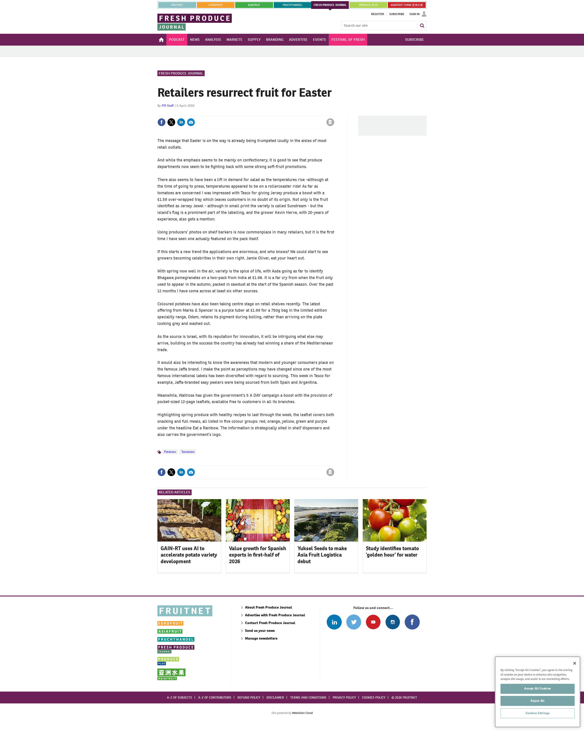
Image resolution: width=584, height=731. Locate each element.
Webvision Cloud (302, 713)
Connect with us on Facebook (412, 621)
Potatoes (170, 452)
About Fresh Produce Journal (268, 607)
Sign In (414, 14)
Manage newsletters (261, 638)
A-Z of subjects (179, 697)
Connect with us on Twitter (353, 621)
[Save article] (330, 122)
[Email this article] (191, 122)
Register (377, 14)
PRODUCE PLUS (368, 5)
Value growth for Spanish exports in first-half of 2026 (257, 555)
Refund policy (248, 697)
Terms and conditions (308, 697)
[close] (334, 113)
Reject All (538, 701)
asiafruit (254, 5)
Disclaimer (275, 697)
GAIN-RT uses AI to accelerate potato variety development (189, 555)
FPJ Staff (168, 106)
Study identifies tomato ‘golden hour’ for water (392, 551)
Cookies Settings (538, 713)
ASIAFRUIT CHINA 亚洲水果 (407, 5)
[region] (537, 691)
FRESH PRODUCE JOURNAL (330, 5)
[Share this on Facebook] (161, 122)
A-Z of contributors (214, 697)
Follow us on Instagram (392, 621)
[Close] (575, 663)
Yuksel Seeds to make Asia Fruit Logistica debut (322, 555)
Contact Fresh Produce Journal (270, 622)
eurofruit (216, 5)
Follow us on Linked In (334, 621)
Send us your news (260, 630)
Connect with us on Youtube (373, 621)
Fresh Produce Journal (181, 73)
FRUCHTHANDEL (292, 5)
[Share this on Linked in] (181, 122)
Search (422, 25)
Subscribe (396, 14)
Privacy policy (344, 697)
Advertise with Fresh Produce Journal (275, 615)
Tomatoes (187, 452)
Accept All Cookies (537, 688)
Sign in (276, 113)
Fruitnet (177, 5)
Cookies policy (373, 697)
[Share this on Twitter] (171, 122)
